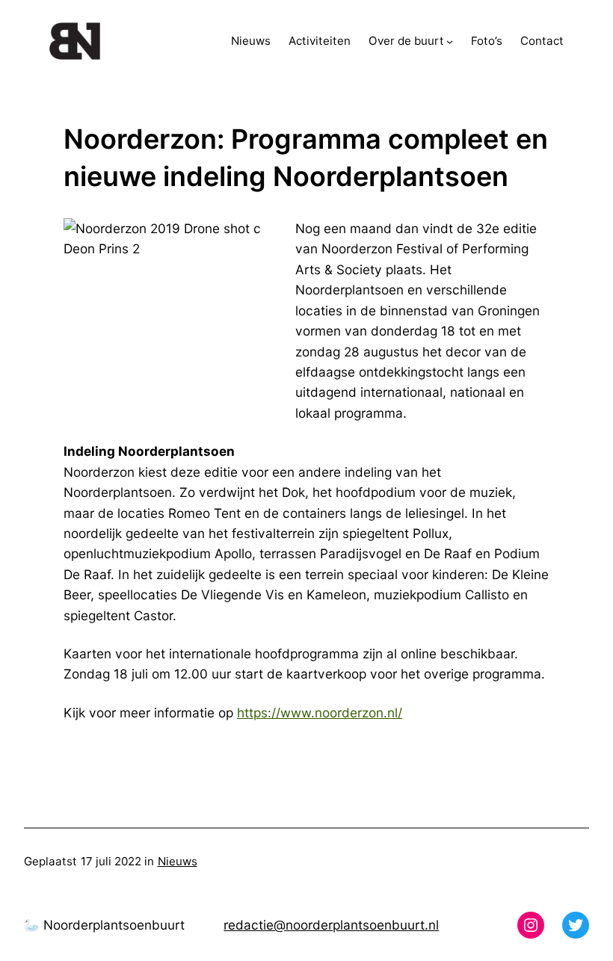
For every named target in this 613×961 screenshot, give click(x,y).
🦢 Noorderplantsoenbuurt (104, 925)
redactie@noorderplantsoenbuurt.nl (331, 925)
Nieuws (177, 861)
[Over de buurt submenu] (449, 41)
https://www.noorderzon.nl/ (319, 712)
